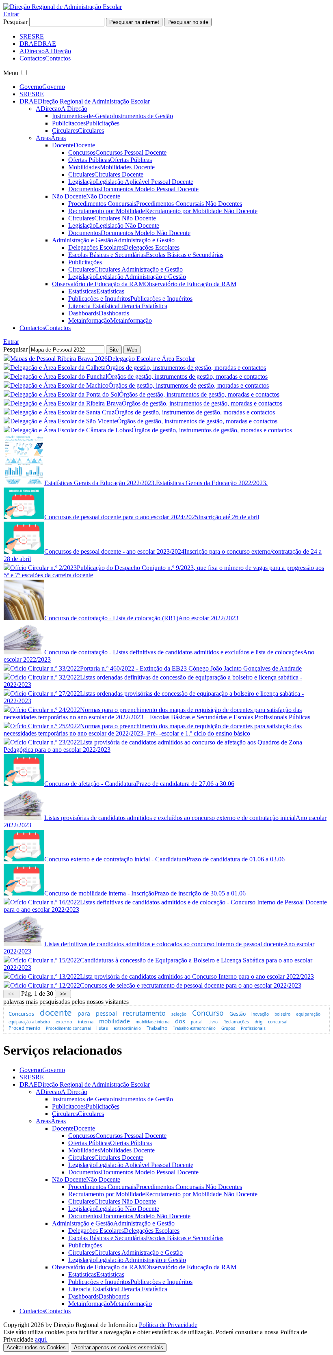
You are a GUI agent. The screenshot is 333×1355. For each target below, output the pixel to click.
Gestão (237, 1013)
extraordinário (127, 1028)
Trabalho (157, 1028)
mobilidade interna (152, 1022)
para (84, 1013)
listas (102, 1028)
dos (180, 1021)
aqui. (41, 1339)
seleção (178, 1014)
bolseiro (282, 1014)
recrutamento (144, 1013)
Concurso (208, 1013)
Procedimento (24, 1028)
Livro (213, 1022)
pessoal (106, 1013)
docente (56, 1012)
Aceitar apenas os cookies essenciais (118, 1347)
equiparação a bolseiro (29, 1022)
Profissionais (253, 1028)
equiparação (308, 1014)
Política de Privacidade (168, 1324)
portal (197, 1022)
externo (64, 1021)
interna (85, 1021)
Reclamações (236, 1022)
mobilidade (114, 1021)
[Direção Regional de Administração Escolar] (62, 6)
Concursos (21, 1013)
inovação (260, 1014)
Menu (10, 72)
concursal (278, 1022)
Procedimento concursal (68, 1028)
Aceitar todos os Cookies (36, 1347)
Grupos (228, 1028)
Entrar (11, 14)
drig (258, 1022)
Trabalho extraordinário (194, 1028)
